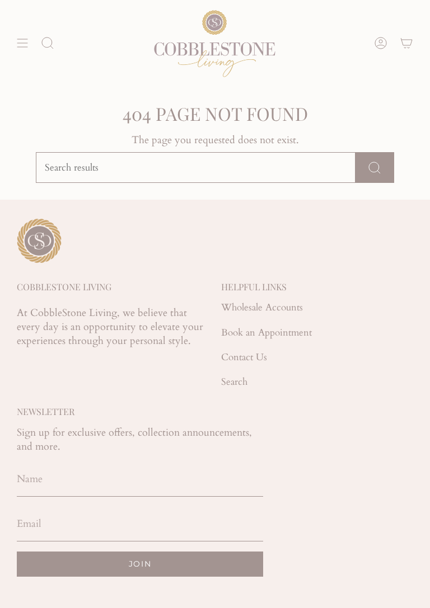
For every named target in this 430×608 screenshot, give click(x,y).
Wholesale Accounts (262, 307)
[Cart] (406, 43)
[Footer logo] (39, 241)
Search (234, 381)
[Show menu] (22, 43)
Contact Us (244, 357)
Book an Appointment (266, 332)
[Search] (375, 167)
